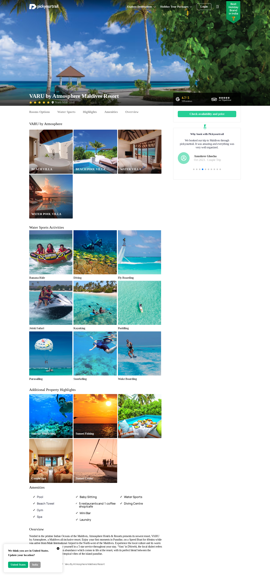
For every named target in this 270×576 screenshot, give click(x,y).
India (35, 564)
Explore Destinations (139, 6)
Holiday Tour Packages (174, 6)
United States (18, 564)
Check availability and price (207, 113)
